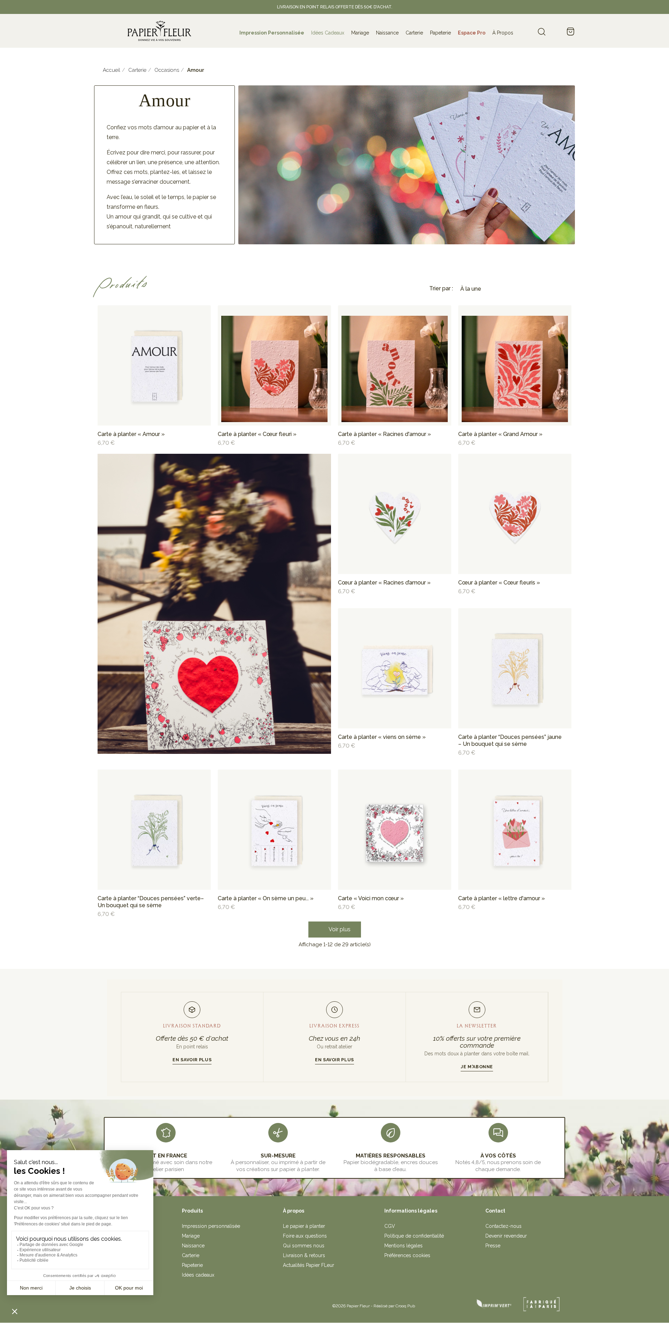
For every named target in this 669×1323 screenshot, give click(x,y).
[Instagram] (189, 1303)
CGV (389, 1226)
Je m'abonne (477, 1066)
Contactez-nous (503, 1226)
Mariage (191, 1236)
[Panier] (570, 32)
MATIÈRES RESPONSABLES (390, 1156)
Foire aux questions (305, 1236)
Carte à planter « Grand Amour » (500, 434)
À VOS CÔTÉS (498, 1156)
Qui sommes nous (303, 1245)
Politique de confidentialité (414, 1236)
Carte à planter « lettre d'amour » (501, 898)
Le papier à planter (304, 1226)
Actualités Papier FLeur (308, 1265)
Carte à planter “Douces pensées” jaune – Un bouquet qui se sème (510, 740)
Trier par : (441, 288)
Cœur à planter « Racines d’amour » (384, 582)
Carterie (190, 1255)
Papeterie (192, 1265)
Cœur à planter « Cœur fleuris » (499, 582)
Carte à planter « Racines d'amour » (384, 434)
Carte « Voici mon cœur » (371, 898)
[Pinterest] (205, 1303)
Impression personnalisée (211, 1226)
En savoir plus (192, 1059)
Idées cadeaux (198, 1275)
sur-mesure (278, 1156)
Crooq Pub (405, 1305)
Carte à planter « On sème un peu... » (266, 898)
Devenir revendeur (506, 1236)
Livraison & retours (304, 1255)
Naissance (193, 1245)
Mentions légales (403, 1245)
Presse (492, 1245)
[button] (334, 929)
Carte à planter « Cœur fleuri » (257, 434)
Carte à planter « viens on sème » (382, 737)
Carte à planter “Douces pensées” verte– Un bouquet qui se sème (151, 902)
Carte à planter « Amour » (131, 434)
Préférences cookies (407, 1255)
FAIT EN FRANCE (166, 1156)
